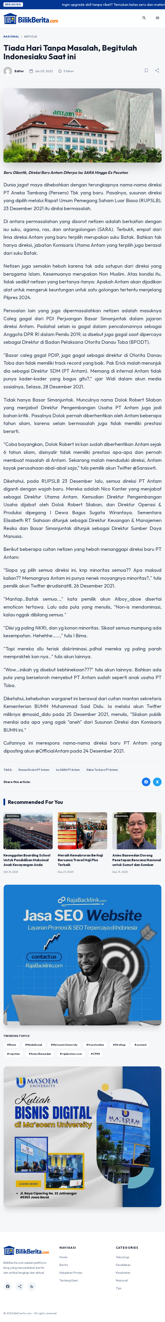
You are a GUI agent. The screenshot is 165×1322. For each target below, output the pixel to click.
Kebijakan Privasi (71, 1273)
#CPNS (95, 1053)
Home (63, 1257)
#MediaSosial (33, 1044)
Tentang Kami (69, 1280)
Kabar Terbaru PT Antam (102, 769)
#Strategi (119, 1044)
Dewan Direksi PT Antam (33, 769)
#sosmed (140, 1044)
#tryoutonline (95, 1044)
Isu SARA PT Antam (68, 769)
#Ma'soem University (64, 1044)
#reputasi (13, 1053)
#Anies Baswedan (40, 1053)
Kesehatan (123, 1273)
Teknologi (122, 1257)
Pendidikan (123, 1265)
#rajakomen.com (71, 1053)
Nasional (11, 36)
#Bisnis (11, 1044)
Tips (119, 1288)
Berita (64, 1265)
